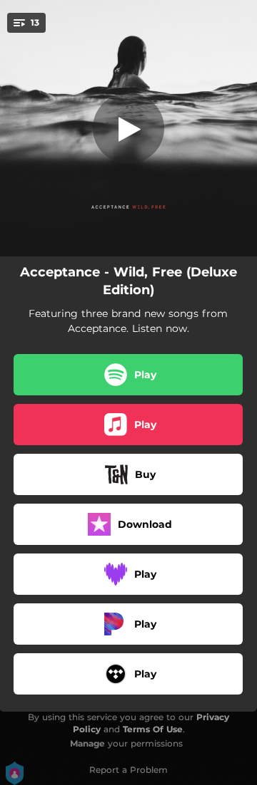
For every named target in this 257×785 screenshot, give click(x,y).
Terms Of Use (153, 729)
